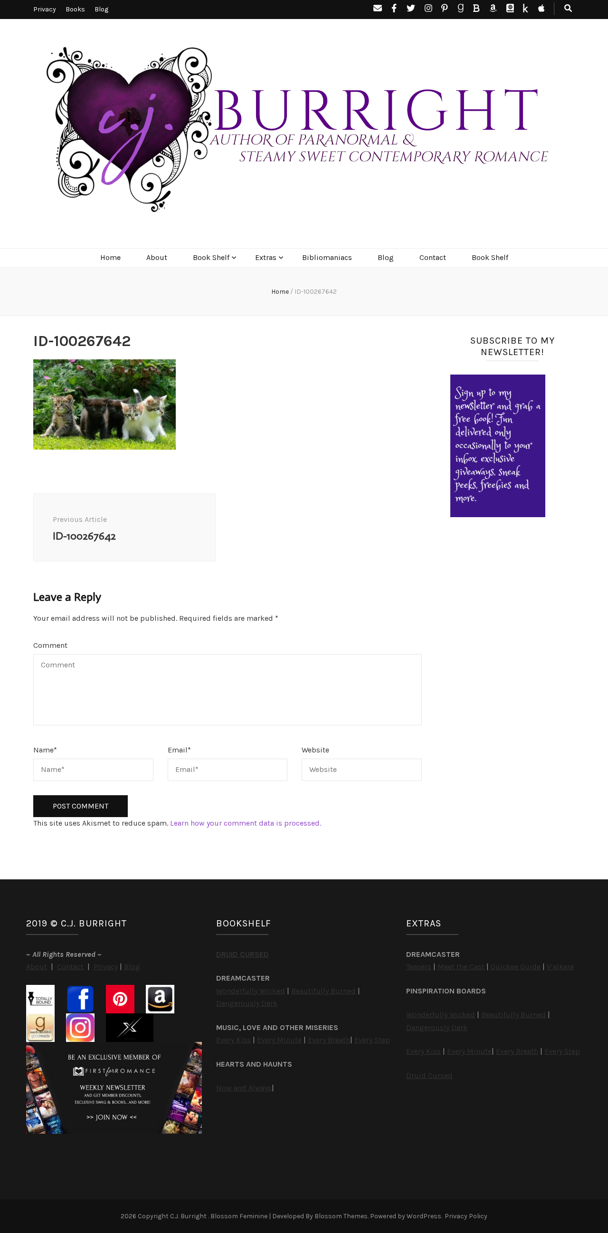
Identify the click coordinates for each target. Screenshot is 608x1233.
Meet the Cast (460, 966)
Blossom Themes (341, 1216)
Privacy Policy (466, 1216)
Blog (101, 9)
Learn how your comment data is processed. (245, 823)
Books (75, 9)
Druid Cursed (429, 1075)
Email (179, 749)
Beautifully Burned (323, 990)
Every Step (372, 1039)
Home (110, 257)
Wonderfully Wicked (250, 990)
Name (45, 749)
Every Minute (279, 1039)
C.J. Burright (189, 1216)
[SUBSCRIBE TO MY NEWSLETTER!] (497, 514)
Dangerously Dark (246, 1003)
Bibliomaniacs (327, 257)
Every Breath (329, 1039)
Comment (50, 645)
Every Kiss (233, 1039)
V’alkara (560, 966)
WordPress (424, 1216)
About (156, 257)
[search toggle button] (568, 8)
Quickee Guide (516, 966)
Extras (265, 257)
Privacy (44, 9)
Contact (432, 257)
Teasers (418, 966)
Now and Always (244, 1087)
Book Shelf (211, 257)
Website (315, 749)
